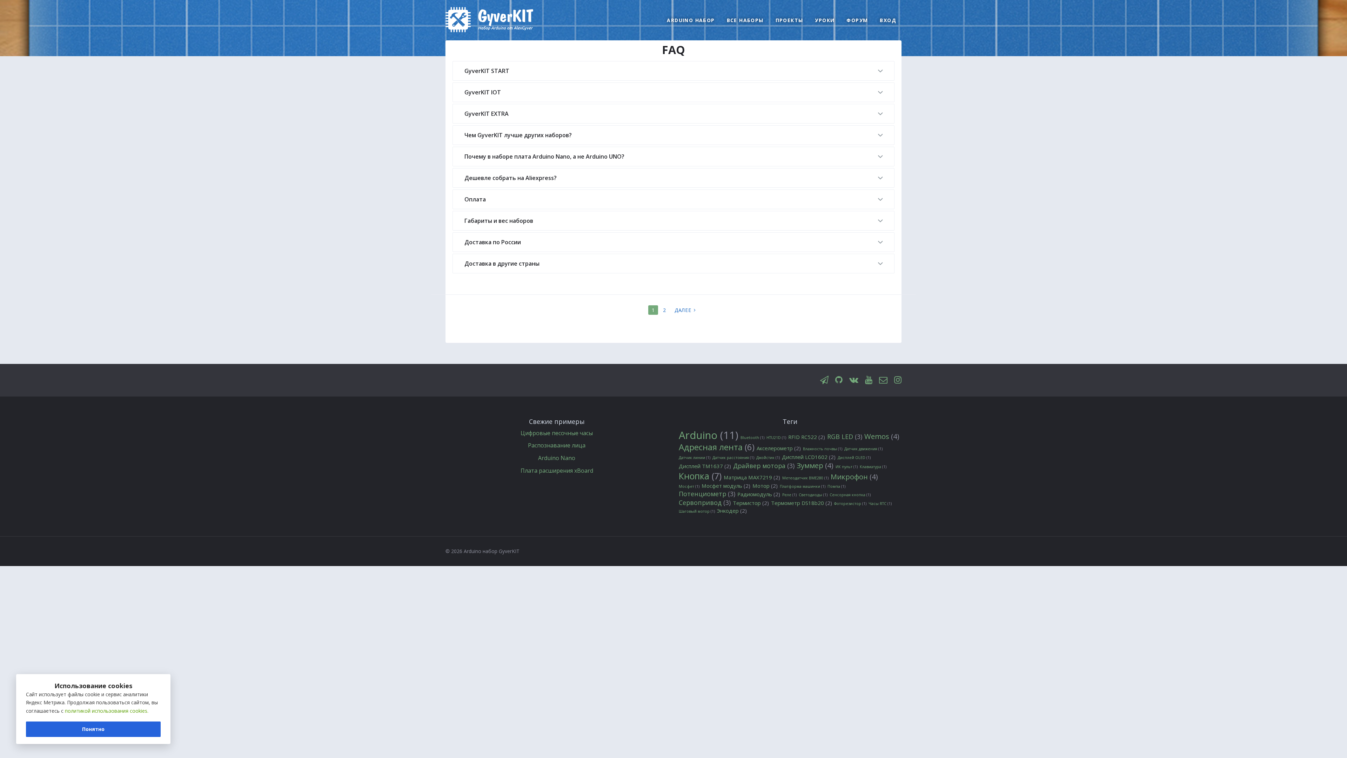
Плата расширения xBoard (557, 470)
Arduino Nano (556, 458)
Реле (789, 495)
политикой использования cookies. (106, 710)
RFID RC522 (806, 437)
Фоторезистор (850, 503)
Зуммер (815, 465)
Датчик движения (863, 449)
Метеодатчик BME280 (805, 478)
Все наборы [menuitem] (745, 20)
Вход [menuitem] (888, 20)
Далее (683, 310)
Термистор (751, 503)
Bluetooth (752, 437)
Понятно (93, 729)
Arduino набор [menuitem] (691, 20)
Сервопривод (705, 502)
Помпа (836, 486)
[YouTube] (868, 380)
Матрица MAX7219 (752, 477)
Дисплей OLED (854, 458)
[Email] (883, 380)
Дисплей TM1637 (705, 466)
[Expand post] (880, 71)
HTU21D (776, 437)
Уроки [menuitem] (825, 20)
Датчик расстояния (733, 458)
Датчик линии (694, 458)
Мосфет (689, 486)
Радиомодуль (758, 494)
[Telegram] (824, 380)
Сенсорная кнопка (850, 495)
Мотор (765, 486)
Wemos (881, 436)
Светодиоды (813, 495)
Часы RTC (880, 503)
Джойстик (768, 458)
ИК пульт (847, 467)
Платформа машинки (802, 486)
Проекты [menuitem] (789, 20)
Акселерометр (779, 448)
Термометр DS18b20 (801, 503)
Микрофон (854, 477)
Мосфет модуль (726, 486)
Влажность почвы (822, 449)
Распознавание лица (556, 445)
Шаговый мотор (697, 511)
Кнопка (700, 476)
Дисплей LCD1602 (809, 457)
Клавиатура (873, 467)
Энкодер (732, 511)
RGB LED (844, 436)
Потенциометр (707, 494)
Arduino (708, 435)
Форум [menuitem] (857, 20)
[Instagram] (898, 380)
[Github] (839, 380)
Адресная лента (717, 447)
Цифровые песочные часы (557, 433)
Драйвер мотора (764, 466)
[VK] (853, 380)
